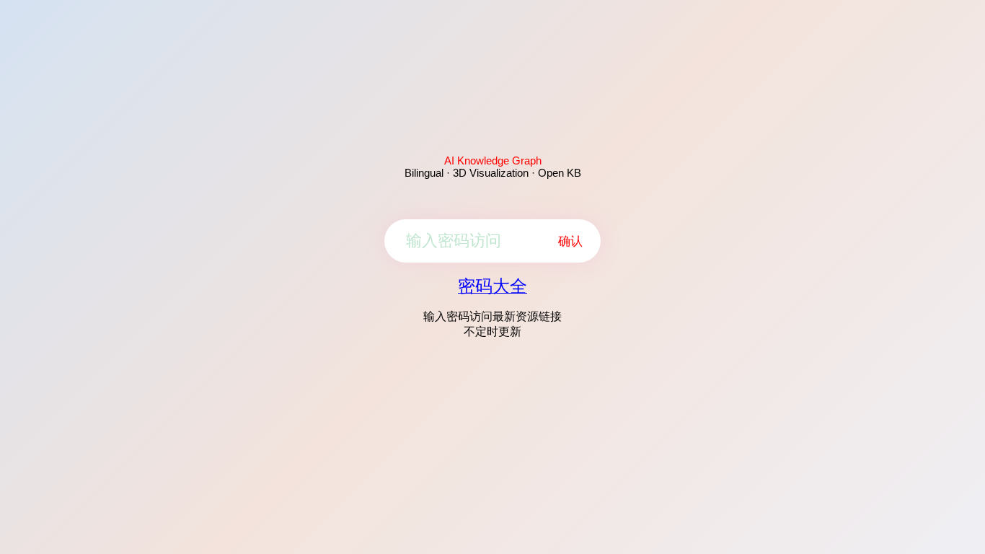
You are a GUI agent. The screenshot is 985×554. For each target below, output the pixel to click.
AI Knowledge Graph (493, 160)
